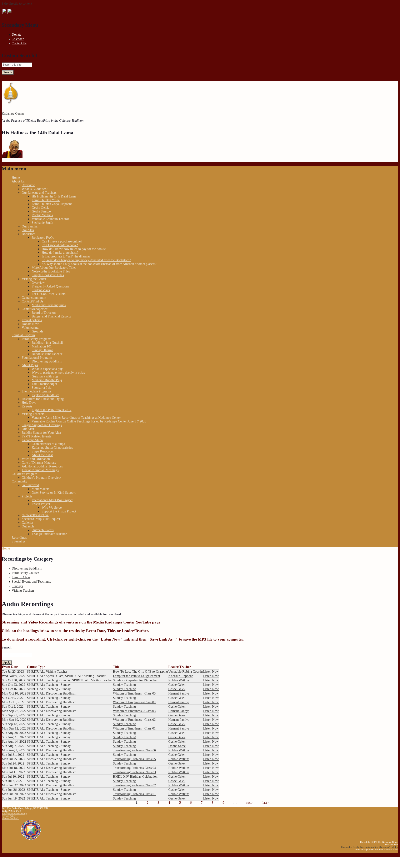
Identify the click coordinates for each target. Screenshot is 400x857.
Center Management (35, 309)
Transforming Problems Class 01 (134, 794)
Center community (34, 297)
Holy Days (29, 402)
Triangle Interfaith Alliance (49, 534)
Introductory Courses (25, 573)
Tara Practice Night (44, 384)
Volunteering (30, 327)
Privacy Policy (9, 816)
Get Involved (30, 485)
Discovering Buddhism (47, 361)
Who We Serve (52, 507)
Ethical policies (32, 320)
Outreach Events (43, 530)
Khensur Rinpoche (180, 676)
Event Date (10, 666)
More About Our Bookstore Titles (54, 267)
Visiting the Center (34, 279)
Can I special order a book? (60, 245)
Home (16, 177)
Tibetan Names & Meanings (40, 470)
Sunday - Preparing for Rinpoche (134, 680)
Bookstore (28, 234)
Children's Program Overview (41, 477)
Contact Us (19, 43)
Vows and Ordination (36, 459)
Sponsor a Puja (41, 387)
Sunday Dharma (42, 350)
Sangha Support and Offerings (42, 425)
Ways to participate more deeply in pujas (58, 372)
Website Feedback (10, 818)
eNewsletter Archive (35, 515)
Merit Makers (40, 489)
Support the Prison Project (59, 511)
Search (6, 647)
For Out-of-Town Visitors (48, 294)
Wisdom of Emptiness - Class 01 (134, 728)
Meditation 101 (42, 346)
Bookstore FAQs (43, 237)
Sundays (17, 586)
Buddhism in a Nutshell (47, 342)
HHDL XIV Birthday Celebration (135, 776)
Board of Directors (44, 312)
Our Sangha (30, 226)
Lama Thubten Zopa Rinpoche (52, 204)
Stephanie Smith (42, 222)
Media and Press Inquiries (49, 305)
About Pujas (30, 365)
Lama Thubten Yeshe (46, 200)
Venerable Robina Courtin (185, 671)
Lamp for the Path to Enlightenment (136, 676)
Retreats (27, 406)
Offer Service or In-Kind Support (53, 492)
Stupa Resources (43, 451)
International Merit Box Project (52, 500)
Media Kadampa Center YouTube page (126, 622)
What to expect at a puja (47, 369)
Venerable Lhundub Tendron (51, 219)
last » (265, 802)
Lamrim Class (21, 577)
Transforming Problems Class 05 (134, 759)
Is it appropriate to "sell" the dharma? (66, 256)
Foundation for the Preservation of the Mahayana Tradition (369, 847)
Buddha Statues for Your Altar (41, 432)
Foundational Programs (37, 357)
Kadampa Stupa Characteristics (52, 447)
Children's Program (24, 474)
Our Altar (28, 230)
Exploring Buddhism (45, 395)
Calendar (18, 39)
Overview (28, 185)
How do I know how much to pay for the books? (74, 249)
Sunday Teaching (124, 684)
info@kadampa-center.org (14, 813)
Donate (16, 34)
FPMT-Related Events (36, 436)
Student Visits (41, 290)
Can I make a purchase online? (62, 241)
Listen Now (211, 671)
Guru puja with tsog (45, 376)
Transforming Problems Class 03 (134, 772)
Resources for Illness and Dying (43, 399)
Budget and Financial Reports (51, 316)
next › (249, 802)
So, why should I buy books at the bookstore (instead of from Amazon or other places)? (99, 264)
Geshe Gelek (40, 207)
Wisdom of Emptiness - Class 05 (134, 693)
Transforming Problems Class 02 (134, 785)
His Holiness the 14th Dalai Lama (54, 196)
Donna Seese (177, 746)
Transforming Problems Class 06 (134, 750)
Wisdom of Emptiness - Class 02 (134, 719)
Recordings (19, 537)
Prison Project (41, 504)
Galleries (27, 522)
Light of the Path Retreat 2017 (51, 410)
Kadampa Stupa (32, 440)
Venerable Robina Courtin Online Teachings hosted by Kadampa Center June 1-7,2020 (89, 421)
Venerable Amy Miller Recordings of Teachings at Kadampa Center (76, 417)
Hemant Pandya (178, 693)
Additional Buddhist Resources (42, 466)
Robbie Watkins (42, 215)
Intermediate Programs (36, 391)
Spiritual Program (23, 335)
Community (19, 481)
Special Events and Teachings (31, 581)
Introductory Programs (36, 339)
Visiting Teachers (33, 414)
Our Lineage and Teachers (39, 192)
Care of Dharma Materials (39, 462)
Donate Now (30, 324)
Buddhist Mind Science (47, 354)
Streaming (18, 541)
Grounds (37, 331)
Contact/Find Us (32, 301)
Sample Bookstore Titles (48, 275)
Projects (27, 496)
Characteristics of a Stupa (48, 444)
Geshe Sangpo (41, 211)
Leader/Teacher (179, 666)
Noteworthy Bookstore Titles (51, 271)
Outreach (28, 526)
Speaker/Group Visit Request (41, 519)
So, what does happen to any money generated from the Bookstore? (86, 260)
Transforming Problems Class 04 (134, 768)
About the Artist (42, 455)
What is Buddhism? (35, 189)
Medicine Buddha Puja (47, 380)
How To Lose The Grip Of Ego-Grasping (140, 671)
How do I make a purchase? (60, 252)
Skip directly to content (17, 3)
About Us (18, 181)
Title (116, 666)
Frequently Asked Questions (50, 286)
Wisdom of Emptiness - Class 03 (134, 711)
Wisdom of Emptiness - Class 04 (134, 702)
